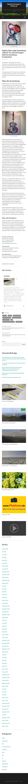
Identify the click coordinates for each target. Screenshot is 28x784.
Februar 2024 (5, 634)
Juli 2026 (4, 551)
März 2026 (4, 563)
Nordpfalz (4, 749)
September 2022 (6, 683)
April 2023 (4, 663)
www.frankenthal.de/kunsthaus (9, 243)
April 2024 (4, 629)
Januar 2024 (5, 637)
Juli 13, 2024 (5, 59)
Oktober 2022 (5, 680)
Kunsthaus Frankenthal (8, 321)
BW (3, 743)
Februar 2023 (5, 669)
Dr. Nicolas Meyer (17, 317)
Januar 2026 (5, 569)
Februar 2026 (5, 566)
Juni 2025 (4, 589)
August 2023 (5, 651)
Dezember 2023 (5, 640)
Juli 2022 (4, 689)
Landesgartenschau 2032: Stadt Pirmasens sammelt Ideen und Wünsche (13, 334)
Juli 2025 (4, 586)
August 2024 (5, 617)
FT (11, 319)
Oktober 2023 (5, 646)
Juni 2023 (4, 657)
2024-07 (4, 315)
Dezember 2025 (5, 571)
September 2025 (6, 580)
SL (2, 758)
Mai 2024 (4, 626)
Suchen (3, 341)
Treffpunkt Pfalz (14, 5)
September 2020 (6, 717)
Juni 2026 (4, 554)
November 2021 (6, 706)
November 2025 (6, 574)
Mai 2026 (4, 557)
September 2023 (6, 649)
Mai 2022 (4, 694)
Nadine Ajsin (19, 321)
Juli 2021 (4, 714)
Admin (3, 738)
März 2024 (4, 631)
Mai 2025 (4, 591)
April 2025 (4, 594)
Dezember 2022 (5, 674)
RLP (3, 755)
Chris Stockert (17, 315)
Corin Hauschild (7, 317)
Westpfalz (4, 769)
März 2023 (4, 666)
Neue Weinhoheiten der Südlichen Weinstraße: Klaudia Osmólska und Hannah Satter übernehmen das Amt (14, 359)
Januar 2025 (5, 603)
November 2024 (6, 609)
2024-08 (10, 315)
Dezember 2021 (5, 703)
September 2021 (6, 712)
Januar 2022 (5, 700)
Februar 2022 (5, 697)
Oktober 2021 (5, 709)
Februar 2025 (5, 600)
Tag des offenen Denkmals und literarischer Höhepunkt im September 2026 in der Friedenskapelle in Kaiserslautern (12, 369)
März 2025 (4, 597)
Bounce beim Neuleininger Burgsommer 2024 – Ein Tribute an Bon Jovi (13, 328)
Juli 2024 (4, 620)
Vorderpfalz (6, 312)
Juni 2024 (4, 623)
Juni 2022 (4, 691)
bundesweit (4, 741)
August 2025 (5, 583)
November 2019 (6, 723)
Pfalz (3, 752)
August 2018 (5, 726)
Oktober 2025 (5, 577)
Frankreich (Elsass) (6, 746)
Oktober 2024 (5, 611)
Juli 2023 (4, 654)
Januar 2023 (5, 671)
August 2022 (5, 686)
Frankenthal (6, 319)
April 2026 (4, 560)
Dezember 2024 (5, 606)
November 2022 (6, 677)
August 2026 (5, 549)
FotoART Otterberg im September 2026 (11, 377)
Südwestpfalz (5, 763)
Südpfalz (4, 761)
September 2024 (6, 614)
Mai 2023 (4, 660)
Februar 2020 (5, 720)
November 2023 (6, 643)
